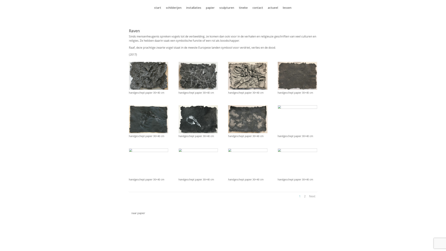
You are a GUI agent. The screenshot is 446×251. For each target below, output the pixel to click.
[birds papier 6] (198, 150)
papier (210, 8)
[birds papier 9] (148, 132)
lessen (287, 8)
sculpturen (226, 8)
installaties (193, 8)
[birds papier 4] (247, 150)
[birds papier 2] (297, 107)
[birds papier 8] (247, 132)
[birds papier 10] (297, 88)
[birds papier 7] (198, 132)
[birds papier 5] (148, 88)
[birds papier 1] (247, 88)
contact (257, 8)
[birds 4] (297, 150)
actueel (273, 8)
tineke (243, 8)
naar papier (138, 213)
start (157, 8)
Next (312, 196)
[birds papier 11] (198, 88)
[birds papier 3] (148, 150)
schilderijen (174, 8)
